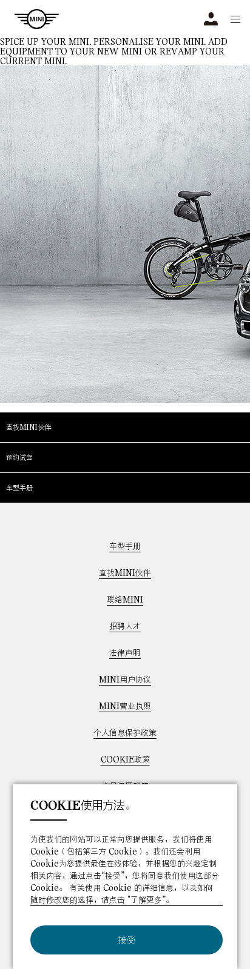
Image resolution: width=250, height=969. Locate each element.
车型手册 (19, 487)
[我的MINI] (210, 19)
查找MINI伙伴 (28, 427)
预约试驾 (19, 457)
